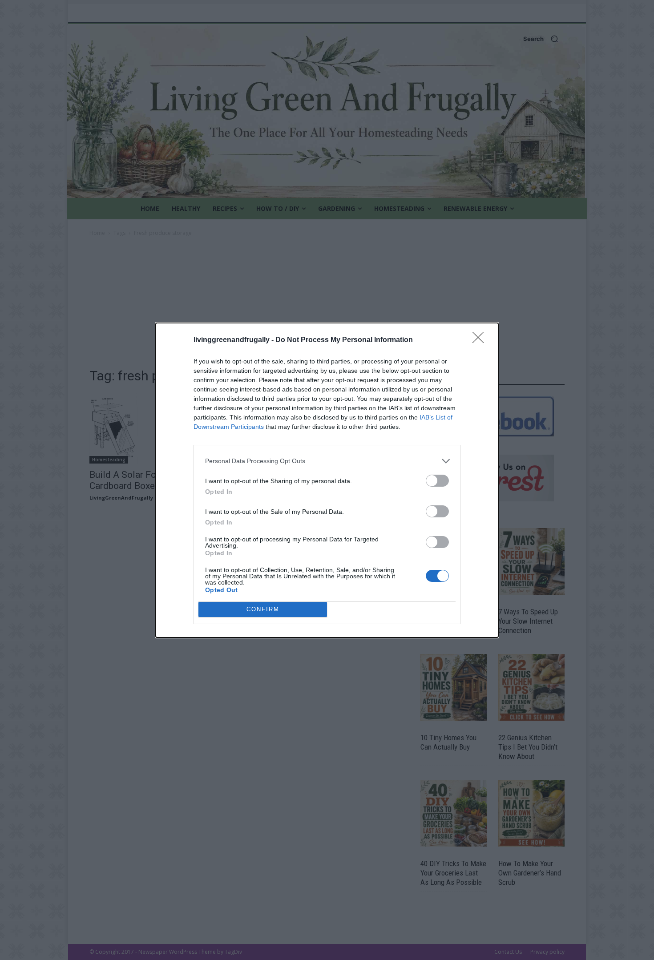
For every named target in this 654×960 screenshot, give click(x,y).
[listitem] (327, 461)
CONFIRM (262, 609)
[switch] (437, 481)
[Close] (480, 340)
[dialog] (327, 480)
